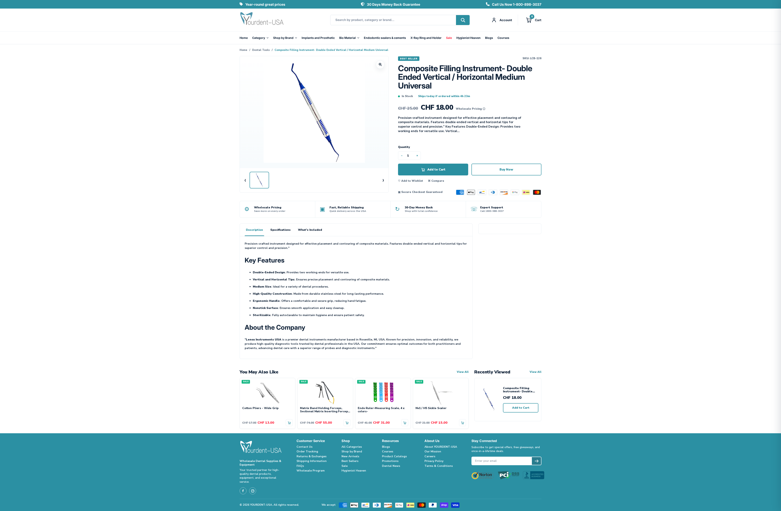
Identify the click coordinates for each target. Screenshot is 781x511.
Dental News (391, 466)
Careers (429, 456)
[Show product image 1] (259, 180)
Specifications (280, 230)
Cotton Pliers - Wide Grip (260, 408)
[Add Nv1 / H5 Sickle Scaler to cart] (462, 422)
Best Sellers (349, 461)
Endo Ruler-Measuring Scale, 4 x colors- (381, 410)
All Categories (351, 447)
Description (254, 230)
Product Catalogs (394, 456)
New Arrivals (350, 456)
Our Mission (432, 451)
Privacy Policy (433, 461)
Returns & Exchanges (311, 456)
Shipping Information (312, 461)
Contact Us (304, 447)
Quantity (404, 147)
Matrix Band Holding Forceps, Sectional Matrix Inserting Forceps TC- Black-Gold (324, 410)
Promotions (390, 461)
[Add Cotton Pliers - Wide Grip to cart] (289, 422)
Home (244, 37)
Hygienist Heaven (468, 37)
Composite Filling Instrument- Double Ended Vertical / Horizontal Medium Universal (517, 390)
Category (258, 37)
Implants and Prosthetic (318, 37)
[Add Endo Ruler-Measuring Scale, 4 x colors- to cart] (404, 422)
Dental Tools (261, 50)
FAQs (300, 466)
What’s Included (310, 230)
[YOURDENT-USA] (262, 20)
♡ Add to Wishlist (410, 181)
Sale (449, 37)
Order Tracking (307, 451)
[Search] (463, 20)
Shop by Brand (283, 37)
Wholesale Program (311, 471)
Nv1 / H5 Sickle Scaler (431, 408)
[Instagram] (252, 490)
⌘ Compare (436, 181)
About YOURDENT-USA (440, 447)
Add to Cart (520, 408)
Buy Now (506, 169)
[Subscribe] (536, 461)
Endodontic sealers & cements (385, 37)
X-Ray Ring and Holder (426, 37)
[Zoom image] (380, 64)
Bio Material (347, 37)
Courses (503, 37)
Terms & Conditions (438, 466)
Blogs (489, 37)
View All (463, 372)
